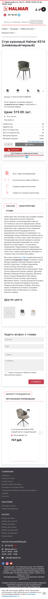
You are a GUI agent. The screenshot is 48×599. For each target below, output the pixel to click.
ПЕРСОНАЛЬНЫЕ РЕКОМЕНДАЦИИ (20, 399)
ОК (44, 593)
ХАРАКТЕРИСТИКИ (27, 206)
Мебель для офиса (8, 524)
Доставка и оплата (8, 506)
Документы (6, 475)
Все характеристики (36, 141)
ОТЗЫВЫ (9, 211)
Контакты (5, 496)
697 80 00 (12, 15)
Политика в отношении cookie (12, 487)
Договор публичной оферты (12, 484)
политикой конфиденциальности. (18, 595)
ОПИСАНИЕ (10, 206)
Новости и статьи (8, 478)
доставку (22, 257)
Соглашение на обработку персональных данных (19, 490)
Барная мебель (7, 536)
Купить (31, 144)
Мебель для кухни (8, 518)
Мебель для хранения (9, 533)
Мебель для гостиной (9, 521)
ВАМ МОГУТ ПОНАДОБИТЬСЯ (18, 394)
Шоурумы (5, 493)
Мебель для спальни (9, 527)
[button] (42, 91)
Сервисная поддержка (10, 509)
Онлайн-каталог (7, 481)
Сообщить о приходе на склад (26, 153)
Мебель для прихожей (10, 530)
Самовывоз (15, 150)
